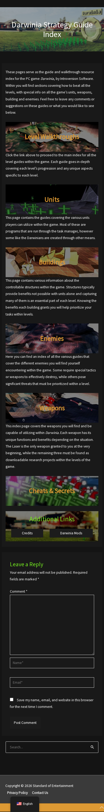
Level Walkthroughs (52, 136)
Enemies (52, 338)
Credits (27, 533)
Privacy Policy (17, 792)
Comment (18, 591)
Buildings (52, 262)
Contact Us (40, 792)
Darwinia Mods (71, 533)
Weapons (52, 408)
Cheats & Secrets (52, 490)
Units (52, 199)
